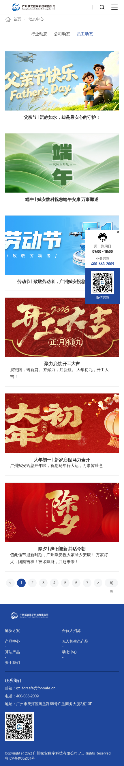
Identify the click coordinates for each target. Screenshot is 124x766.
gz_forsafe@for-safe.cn (35, 688)
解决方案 (12, 631)
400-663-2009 (102, 264)
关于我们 (12, 662)
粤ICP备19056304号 (20, 758)
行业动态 (39, 34)
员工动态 (85, 34)
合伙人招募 (71, 631)
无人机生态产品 (75, 641)
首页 (17, 19)
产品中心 (12, 641)
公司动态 (62, 34)
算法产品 (12, 652)
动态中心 (36, 19)
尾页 (111, 584)
